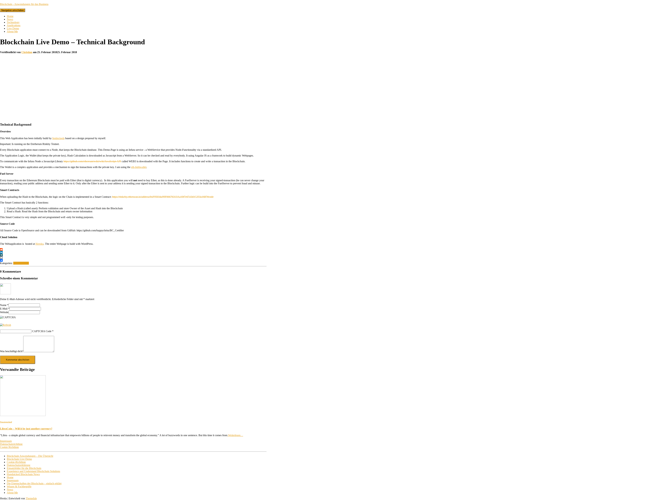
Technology (13, 22)
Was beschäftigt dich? (11, 351)
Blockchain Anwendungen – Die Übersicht (30, 456)
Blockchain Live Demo (19, 459)
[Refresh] (5, 324)
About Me (12, 31)
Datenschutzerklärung (18, 465)
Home (10, 16)
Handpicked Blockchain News (23, 474)
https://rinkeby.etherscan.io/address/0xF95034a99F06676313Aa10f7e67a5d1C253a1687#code (163, 196)
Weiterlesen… (235, 435)
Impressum (6, 441)
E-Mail (5, 308)
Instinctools (58, 138)
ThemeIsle (31, 498)
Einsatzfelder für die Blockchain (24, 468)
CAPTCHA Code (41, 331)
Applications (13, 25)
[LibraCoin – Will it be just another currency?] (23, 415)
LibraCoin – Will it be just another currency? (26, 428)
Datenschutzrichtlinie (11, 444)
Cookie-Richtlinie (16, 462)
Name (4, 305)
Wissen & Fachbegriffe (19, 486)
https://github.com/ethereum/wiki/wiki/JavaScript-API (92, 161)
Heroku (39, 243)
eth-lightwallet (138, 167)
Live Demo (13, 28)
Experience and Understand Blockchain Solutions (33, 471)
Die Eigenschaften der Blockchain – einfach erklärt (34, 483)
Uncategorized (21, 263)
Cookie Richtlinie (9, 447)
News (10, 19)
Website (4, 312)
